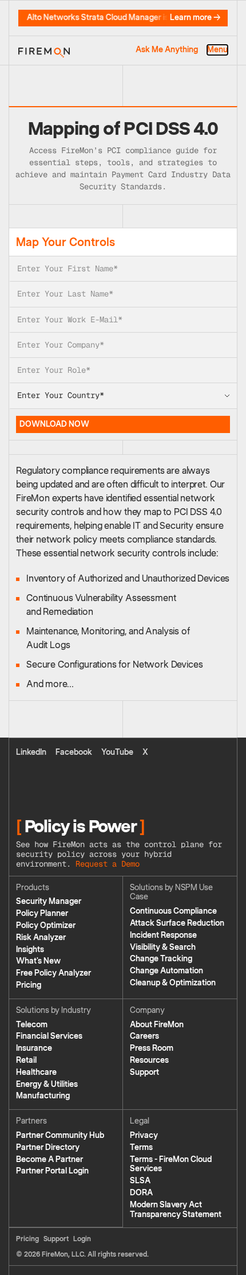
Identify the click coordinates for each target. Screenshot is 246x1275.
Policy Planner (42, 913)
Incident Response (163, 935)
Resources (149, 1060)
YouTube (117, 752)
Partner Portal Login (52, 1171)
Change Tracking (161, 959)
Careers (144, 1036)
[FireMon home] (44, 50)
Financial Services (49, 1036)
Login (82, 1239)
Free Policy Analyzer (53, 973)
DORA (141, 1193)
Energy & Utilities (47, 1084)
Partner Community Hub (60, 1135)
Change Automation (166, 971)
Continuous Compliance (173, 911)
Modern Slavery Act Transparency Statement (175, 1209)
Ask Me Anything (167, 49)
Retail (26, 1060)
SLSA (140, 1181)
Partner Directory (48, 1147)
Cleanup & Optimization (173, 983)
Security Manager (48, 901)
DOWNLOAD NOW (54, 424)
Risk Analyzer (41, 937)
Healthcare (36, 1072)
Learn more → (195, 17)
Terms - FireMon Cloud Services (171, 1164)
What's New (38, 961)
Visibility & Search (163, 947)
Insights (30, 949)
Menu (217, 49)
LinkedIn (31, 752)
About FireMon (157, 1025)
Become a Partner (49, 1159)
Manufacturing (43, 1096)
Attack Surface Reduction (177, 923)
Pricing (28, 985)
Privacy (144, 1135)
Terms (141, 1147)
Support (144, 1072)
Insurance (34, 1048)
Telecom (31, 1025)
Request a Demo (108, 864)
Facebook (73, 752)
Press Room (151, 1048)
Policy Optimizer (46, 925)
